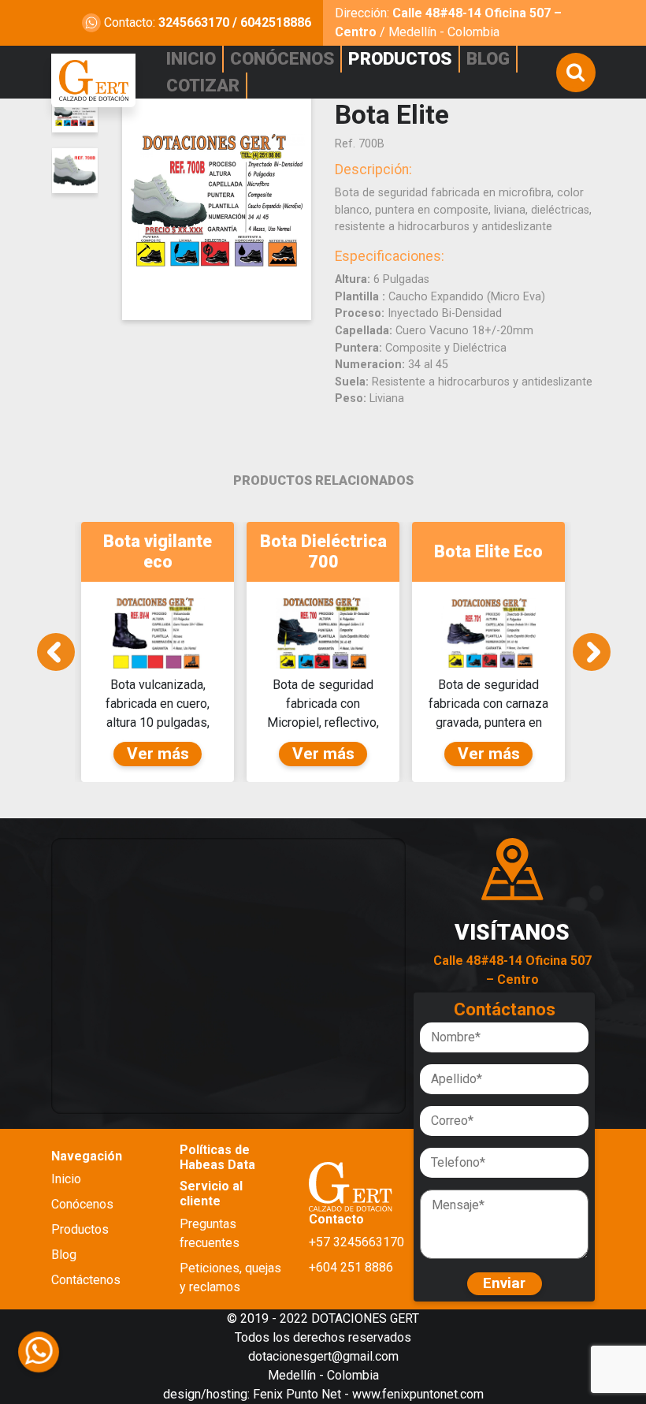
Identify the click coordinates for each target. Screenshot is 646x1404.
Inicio (66, 1178)
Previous (56, 652)
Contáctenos (86, 1279)
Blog (63, 1254)
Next (592, 652)
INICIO (191, 58)
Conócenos (82, 1204)
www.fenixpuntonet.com (418, 1394)
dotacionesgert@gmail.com (323, 1356)
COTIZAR (202, 85)
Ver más (158, 753)
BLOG (488, 58)
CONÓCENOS (282, 58)
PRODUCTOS (399, 58)
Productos (80, 1229)
